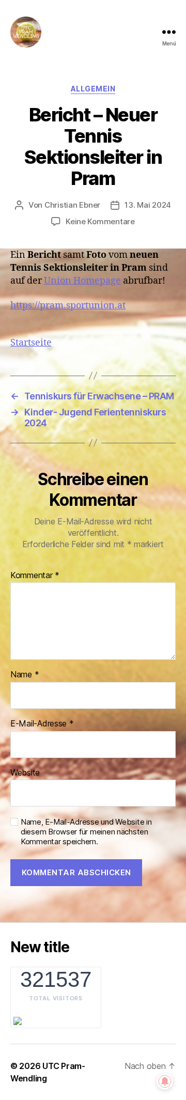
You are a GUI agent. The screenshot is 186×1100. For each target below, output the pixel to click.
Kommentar (34, 575)
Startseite (31, 343)
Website (25, 773)
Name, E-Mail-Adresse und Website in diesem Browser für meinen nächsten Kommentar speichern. (86, 831)
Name (24, 674)
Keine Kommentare (100, 221)
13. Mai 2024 (148, 205)
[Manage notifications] (165, 1081)
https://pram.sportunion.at (68, 306)
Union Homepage (82, 281)
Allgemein (93, 88)
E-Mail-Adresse (42, 724)
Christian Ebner (72, 205)
